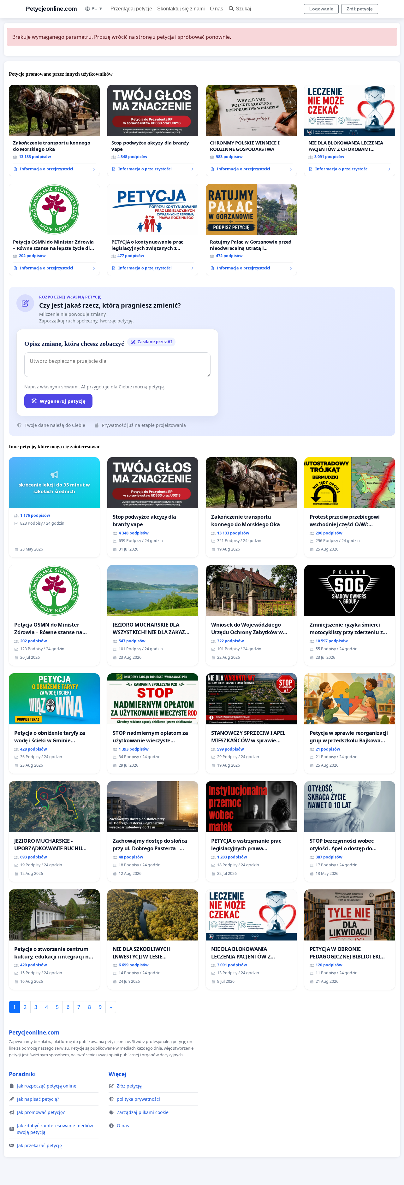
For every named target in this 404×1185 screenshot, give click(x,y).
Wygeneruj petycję (63, 401)
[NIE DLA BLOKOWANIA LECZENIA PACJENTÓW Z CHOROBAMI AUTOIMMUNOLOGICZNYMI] (349, 130)
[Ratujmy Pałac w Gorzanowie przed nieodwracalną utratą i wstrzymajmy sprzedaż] (251, 229)
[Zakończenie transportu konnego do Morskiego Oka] (54, 130)
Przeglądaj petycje (131, 8)
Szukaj (243, 8)
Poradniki (22, 1074)
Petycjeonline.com (51, 8)
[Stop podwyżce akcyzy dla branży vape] (152, 130)
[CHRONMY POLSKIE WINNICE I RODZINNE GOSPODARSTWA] (251, 130)
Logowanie (321, 8)
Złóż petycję (360, 8)
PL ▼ (97, 8)
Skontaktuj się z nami (181, 8)
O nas (216, 8)
